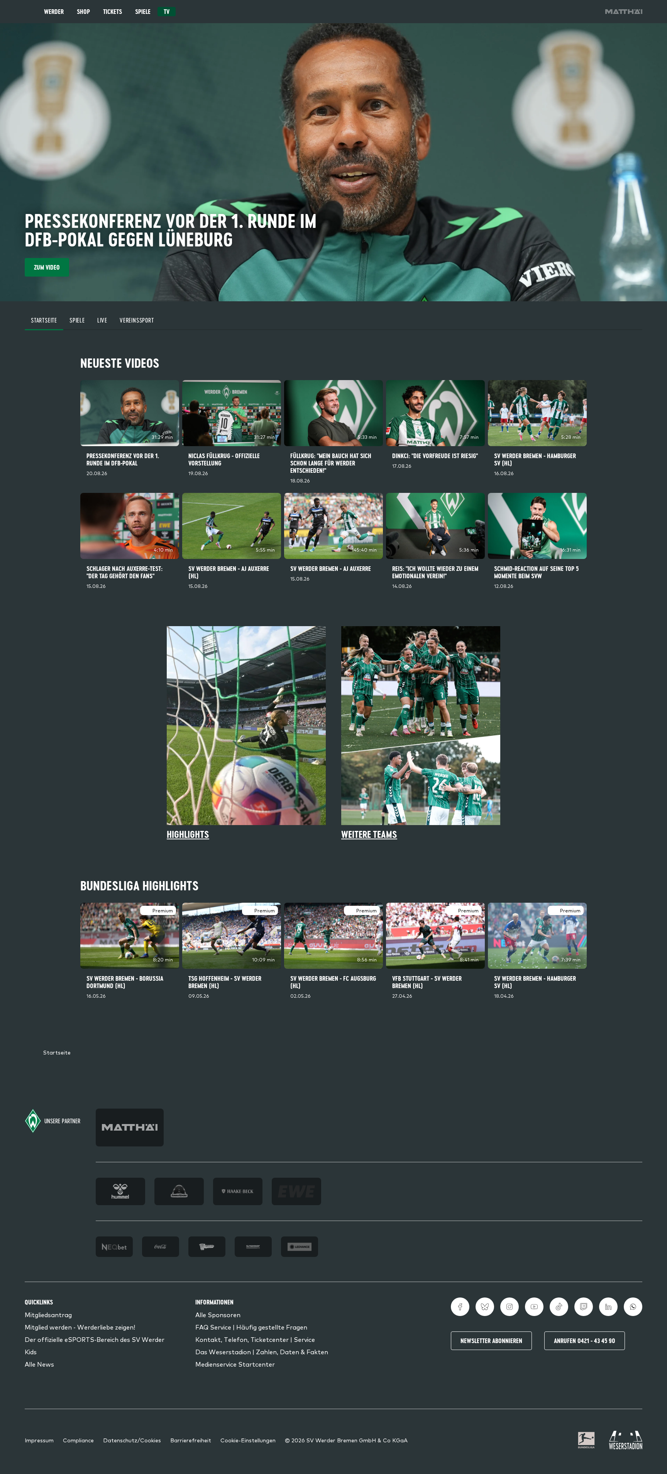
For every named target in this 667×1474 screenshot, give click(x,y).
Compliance (78, 1440)
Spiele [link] (143, 11)
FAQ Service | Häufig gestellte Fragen (251, 1327)
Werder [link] (54, 11)
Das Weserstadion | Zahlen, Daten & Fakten (261, 1351)
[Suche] (546, 11)
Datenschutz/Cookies (132, 1440)
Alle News (39, 1364)
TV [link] (166, 11)
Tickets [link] (112, 11)
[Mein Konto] (590, 11)
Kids (31, 1351)
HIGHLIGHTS (188, 834)
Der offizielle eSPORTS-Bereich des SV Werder (94, 1339)
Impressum (39, 1440)
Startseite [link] (57, 1052)
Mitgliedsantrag (48, 1314)
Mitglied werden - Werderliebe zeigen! (80, 1327)
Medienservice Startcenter (235, 1364)
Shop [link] (83, 11)
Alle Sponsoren (217, 1314)
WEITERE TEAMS (369, 834)
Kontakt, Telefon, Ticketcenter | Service (255, 1339)
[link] (623, 11)
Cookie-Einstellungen (248, 1440)
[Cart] (568, 11)
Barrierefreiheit (190, 1440)
